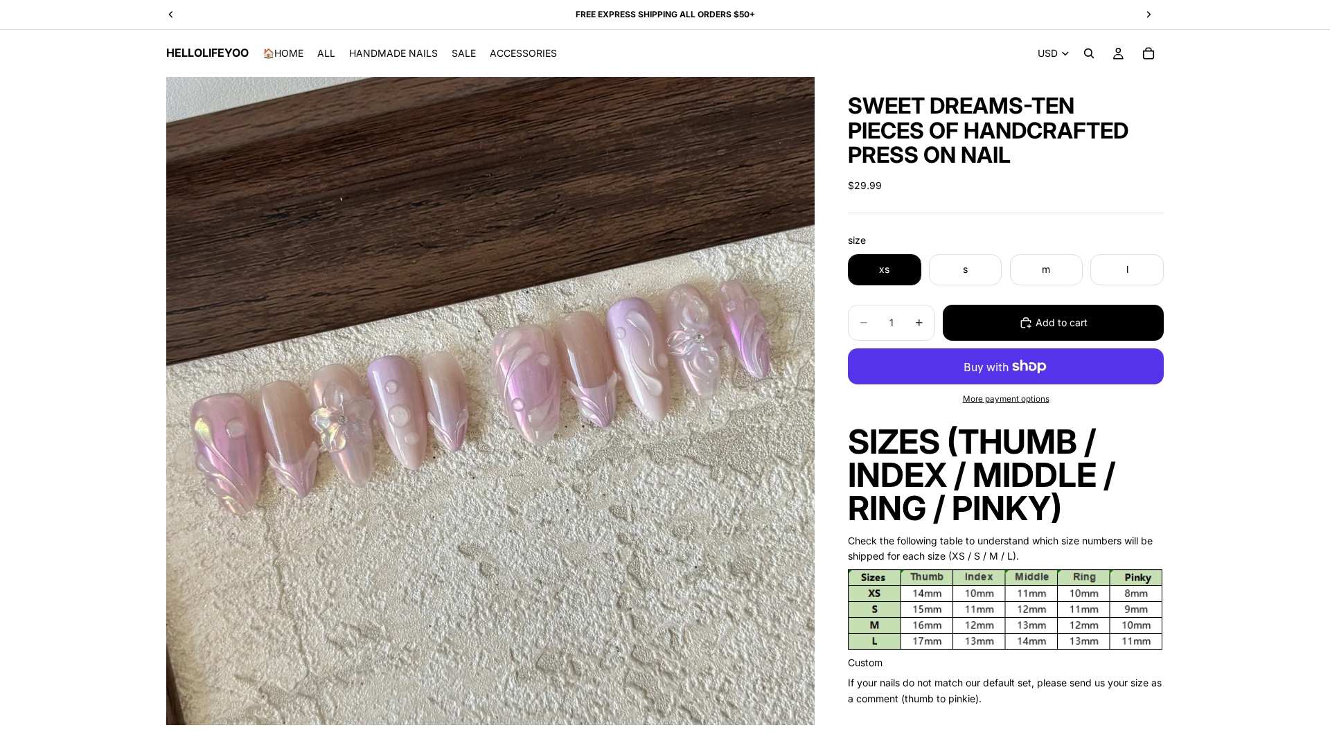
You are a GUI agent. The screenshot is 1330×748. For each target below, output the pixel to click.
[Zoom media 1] (490, 401)
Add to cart (1062, 322)
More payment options (1006, 399)
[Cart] (1148, 53)
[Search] (1089, 53)
